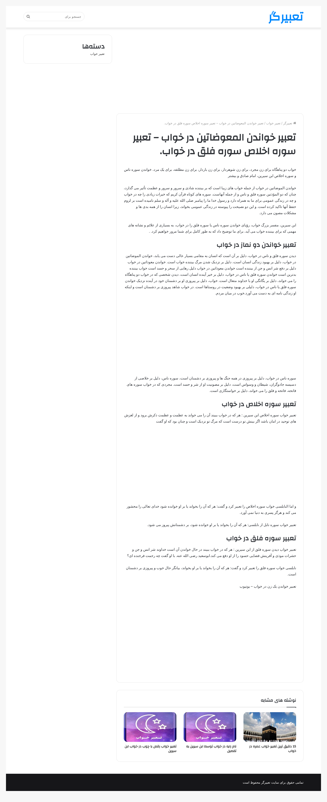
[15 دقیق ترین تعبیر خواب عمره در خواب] (269, 727)
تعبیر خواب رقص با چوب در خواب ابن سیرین (150, 748)
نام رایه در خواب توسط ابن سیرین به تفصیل (211, 748)
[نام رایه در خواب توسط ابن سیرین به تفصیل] (210, 727)
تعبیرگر (288, 123)
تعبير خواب (273, 123)
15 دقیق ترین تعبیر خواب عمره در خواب (272, 748)
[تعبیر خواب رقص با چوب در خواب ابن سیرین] (150, 727)
